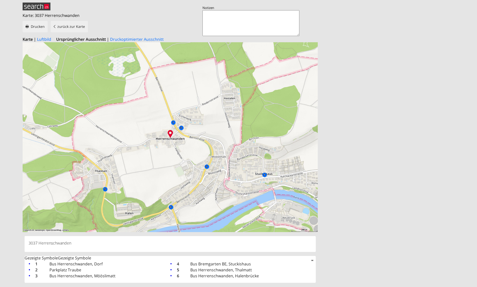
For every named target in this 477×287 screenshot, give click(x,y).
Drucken (38, 26)
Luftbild (44, 39)
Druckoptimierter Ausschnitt (137, 39)
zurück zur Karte (71, 26)
